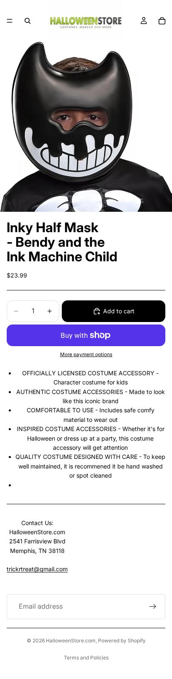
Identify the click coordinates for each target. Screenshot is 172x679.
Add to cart (118, 311)
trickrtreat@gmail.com (37, 568)
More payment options (86, 354)
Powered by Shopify (122, 640)
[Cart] (162, 21)
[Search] (27, 21)
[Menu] (9, 20)
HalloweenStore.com (71, 640)
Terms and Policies (86, 657)
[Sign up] (153, 606)
